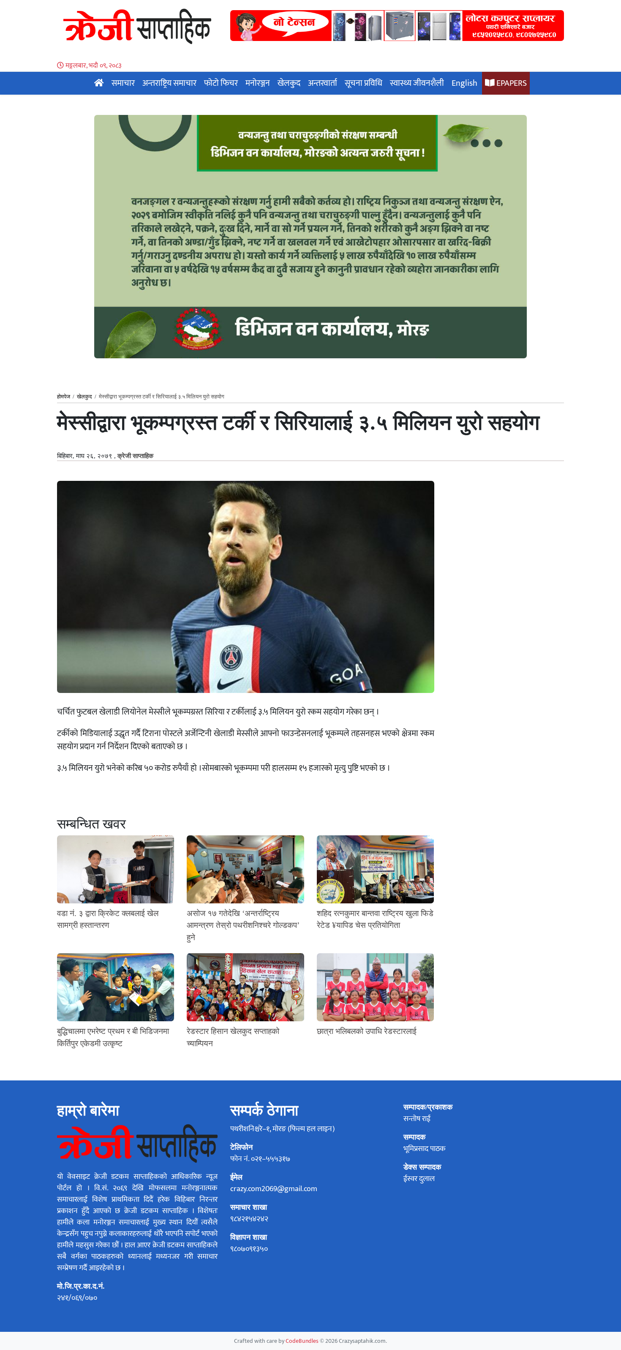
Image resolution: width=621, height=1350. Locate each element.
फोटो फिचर (221, 83)
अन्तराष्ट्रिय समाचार (169, 83)
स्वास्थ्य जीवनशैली (417, 83)
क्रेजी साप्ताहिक (135, 456)
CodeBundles (303, 1341)
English (464, 83)
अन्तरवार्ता (322, 83)
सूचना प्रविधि (363, 83)
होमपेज (63, 396)
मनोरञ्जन (257, 83)
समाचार (123, 83)
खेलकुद (289, 83)
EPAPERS (511, 83)
